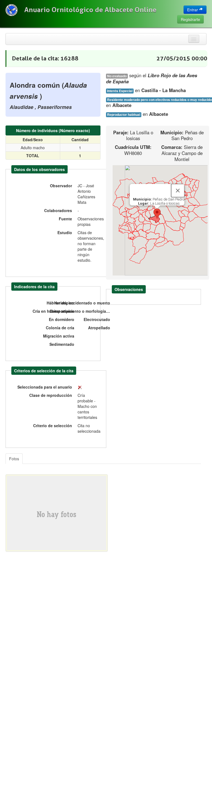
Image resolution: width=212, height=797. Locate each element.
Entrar (193, 9)
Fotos (14, 458)
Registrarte (190, 19)
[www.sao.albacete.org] (11, 10)
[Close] (177, 190)
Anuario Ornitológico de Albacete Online (90, 10)
